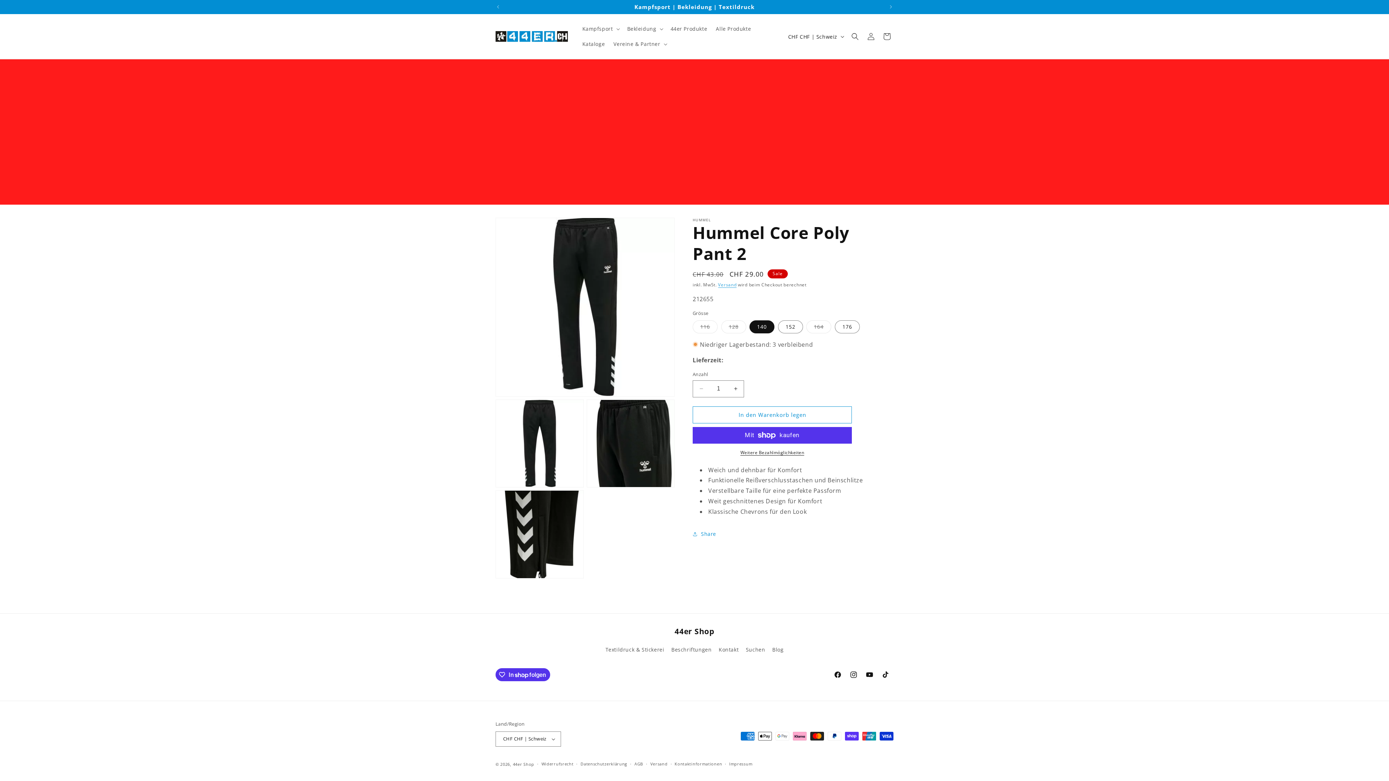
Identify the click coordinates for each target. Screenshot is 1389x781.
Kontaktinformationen (698, 764)
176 (847, 326)
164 (822, 328)
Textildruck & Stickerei (635, 649)
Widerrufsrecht (557, 764)
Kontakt (729, 649)
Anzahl (700, 374)
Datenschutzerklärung (604, 764)
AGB (638, 764)
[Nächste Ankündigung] (891, 7)
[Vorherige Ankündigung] (498, 7)
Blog (777, 649)
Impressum (740, 764)
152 (790, 326)
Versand (727, 285)
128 (737, 328)
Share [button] (708, 533)
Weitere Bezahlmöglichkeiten (772, 452)
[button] (600, 29)
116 (709, 328)
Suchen (755, 649)
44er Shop (523, 764)
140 (762, 326)
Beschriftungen (691, 649)
